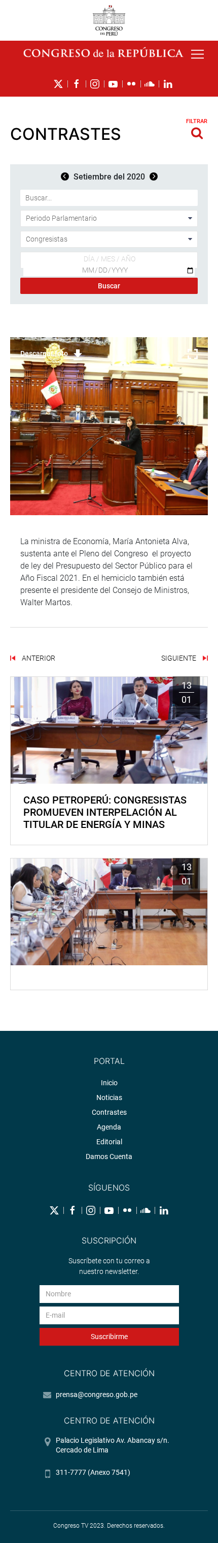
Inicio (109, 1083)
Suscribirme (109, 1336)
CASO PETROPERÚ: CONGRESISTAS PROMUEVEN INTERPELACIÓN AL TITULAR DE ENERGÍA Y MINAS (105, 812)
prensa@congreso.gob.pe (96, 1394)
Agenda (109, 1127)
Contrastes (109, 1112)
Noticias (109, 1097)
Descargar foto (44, 353)
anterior (37, 658)
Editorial (109, 1142)
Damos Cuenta (109, 1156)
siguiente (179, 658)
